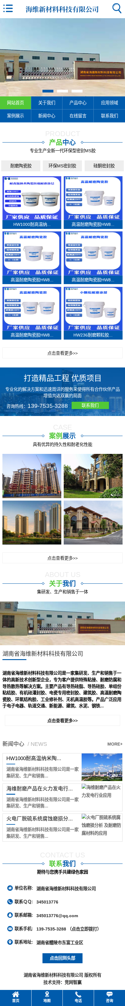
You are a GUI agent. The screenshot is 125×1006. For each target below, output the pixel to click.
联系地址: (24, 942)
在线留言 (77, 115)
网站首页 (15, 102)
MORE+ (115, 744)
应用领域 (109, 102)
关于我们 (46, 102)
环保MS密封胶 (62, 165)
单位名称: (24, 888)
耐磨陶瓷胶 (21, 165)
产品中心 (77, 102)
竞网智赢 (73, 982)
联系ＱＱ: (24, 901)
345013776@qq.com (57, 915)
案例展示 (15, 115)
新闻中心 (46, 115)
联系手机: (24, 928)
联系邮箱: (24, 915)
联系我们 (109, 115)
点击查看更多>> (62, 353)
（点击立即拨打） (68, 928)
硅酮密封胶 (104, 165)
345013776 (47, 901)
